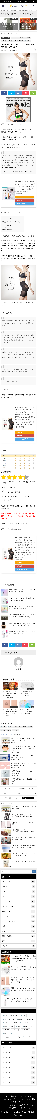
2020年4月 (18, 1067)
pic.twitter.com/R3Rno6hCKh (11, 167)
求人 (7, 1096)
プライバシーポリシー (11, 1099)
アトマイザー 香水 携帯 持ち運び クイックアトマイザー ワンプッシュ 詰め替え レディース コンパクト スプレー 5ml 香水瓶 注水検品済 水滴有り (25, 186)
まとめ (18, 891)
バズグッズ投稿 (29, 1099)
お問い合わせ (26, 1096)
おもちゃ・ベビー (18, 931)
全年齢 (20, 1019)
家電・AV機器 (18, 936)
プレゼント (18, 881)
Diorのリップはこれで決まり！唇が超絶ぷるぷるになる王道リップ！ (19, 793)
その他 (18, 946)
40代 (12, 1026)
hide (14, 218)
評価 (4, 227)
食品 (18, 926)
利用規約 (15, 1096)
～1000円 (27, 1037)
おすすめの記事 (7, 229)
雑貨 (18, 941)
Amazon (19, 197)
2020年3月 (18, 1072)
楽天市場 (19, 200)
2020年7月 (18, 1052)
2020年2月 (18, 1077)
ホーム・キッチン (18, 921)
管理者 (19, 669)
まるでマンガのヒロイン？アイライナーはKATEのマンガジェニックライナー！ (18, 789)
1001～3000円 (30, 1019)
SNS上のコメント (7, 225)
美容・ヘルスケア (6, 37)
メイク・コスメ (18, 906)
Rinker (21, 193)
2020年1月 (18, 1082)
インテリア (18, 916)
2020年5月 (18, 1063)
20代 (4, 41)
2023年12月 (18, 1048)
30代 (10, 41)
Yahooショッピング (22, 203)
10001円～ (26, 1030)
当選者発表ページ (18, 1102)
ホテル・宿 (18, 896)
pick (5, 1026)
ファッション (18, 901)
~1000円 (6, 1030)
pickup (15, 37)
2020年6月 (18, 1058)
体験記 (18, 886)
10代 (5, 1022)
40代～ (29, 41)
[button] (2, 24)
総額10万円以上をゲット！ (25, 10)
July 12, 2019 (29, 171)
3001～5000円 (19, 41)
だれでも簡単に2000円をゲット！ (9, 10)
